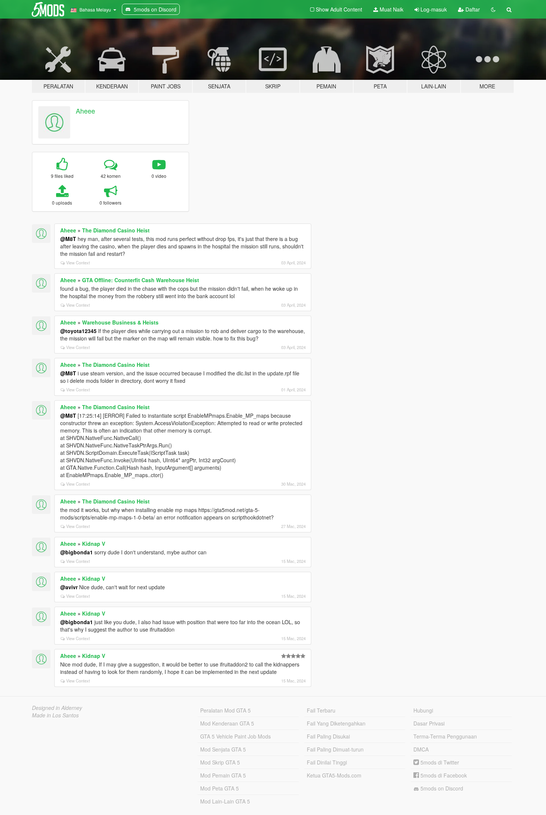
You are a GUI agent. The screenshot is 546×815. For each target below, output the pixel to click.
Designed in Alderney (57, 707)
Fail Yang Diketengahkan (336, 723)
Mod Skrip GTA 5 (220, 762)
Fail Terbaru (321, 710)
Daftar (472, 9)
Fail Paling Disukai (328, 736)
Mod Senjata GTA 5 (223, 749)
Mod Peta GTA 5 (219, 788)
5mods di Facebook (443, 775)
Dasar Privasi (429, 723)
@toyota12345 (78, 331)
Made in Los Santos (55, 715)
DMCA (421, 749)
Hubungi (423, 710)
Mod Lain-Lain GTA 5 (225, 801)
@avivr (69, 587)
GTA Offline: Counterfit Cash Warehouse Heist (140, 280)
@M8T (68, 238)
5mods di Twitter (439, 762)
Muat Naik (390, 9)
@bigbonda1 (76, 552)
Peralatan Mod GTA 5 (225, 710)
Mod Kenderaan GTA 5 (227, 723)
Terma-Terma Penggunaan (445, 736)
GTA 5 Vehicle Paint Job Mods (235, 736)
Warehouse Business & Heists (120, 322)
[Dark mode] (493, 9)
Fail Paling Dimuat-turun (335, 749)
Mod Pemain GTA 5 (223, 775)
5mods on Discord (441, 788)
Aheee (85, 110)
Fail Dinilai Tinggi (327, 762)
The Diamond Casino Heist (116, 230)
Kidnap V (93, 543)
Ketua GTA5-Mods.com (334, 775)
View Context (78, 262)
